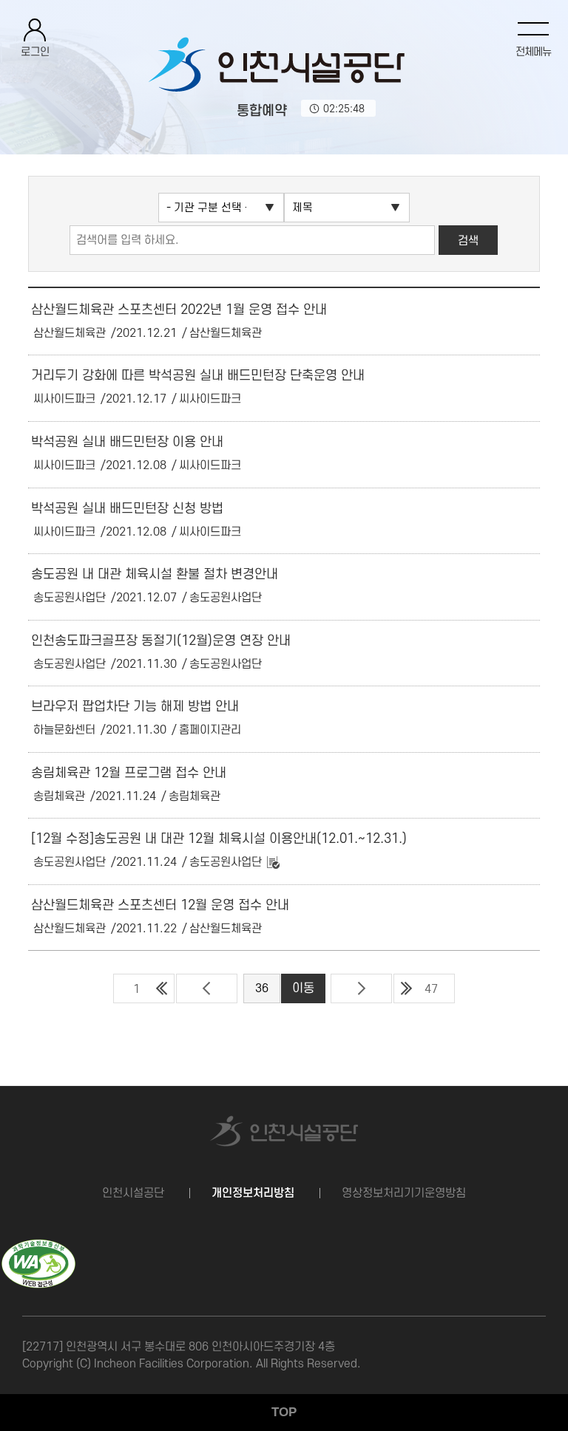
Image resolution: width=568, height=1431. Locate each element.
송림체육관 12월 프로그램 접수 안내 (128, 773)
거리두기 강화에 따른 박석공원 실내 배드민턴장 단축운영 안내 (198, 376)
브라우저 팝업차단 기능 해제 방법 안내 (135, 707)
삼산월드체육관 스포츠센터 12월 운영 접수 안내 (160, 905)
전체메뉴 (533, 52)
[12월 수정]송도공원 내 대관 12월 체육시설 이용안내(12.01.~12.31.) (219, 839)
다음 (361, 988)
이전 (206, 988)
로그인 (35, 52)
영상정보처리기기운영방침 (404, 1193)
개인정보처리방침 (253, 1193)
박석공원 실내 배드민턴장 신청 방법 (127, 509)
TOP (284, 1412)
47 (431, 989)
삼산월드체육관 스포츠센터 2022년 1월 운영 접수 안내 (179, 310)
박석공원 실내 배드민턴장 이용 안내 (127, 442)
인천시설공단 (133, 1193)
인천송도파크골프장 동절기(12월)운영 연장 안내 (161, 641)
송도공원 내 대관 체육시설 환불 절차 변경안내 (154, 574)
